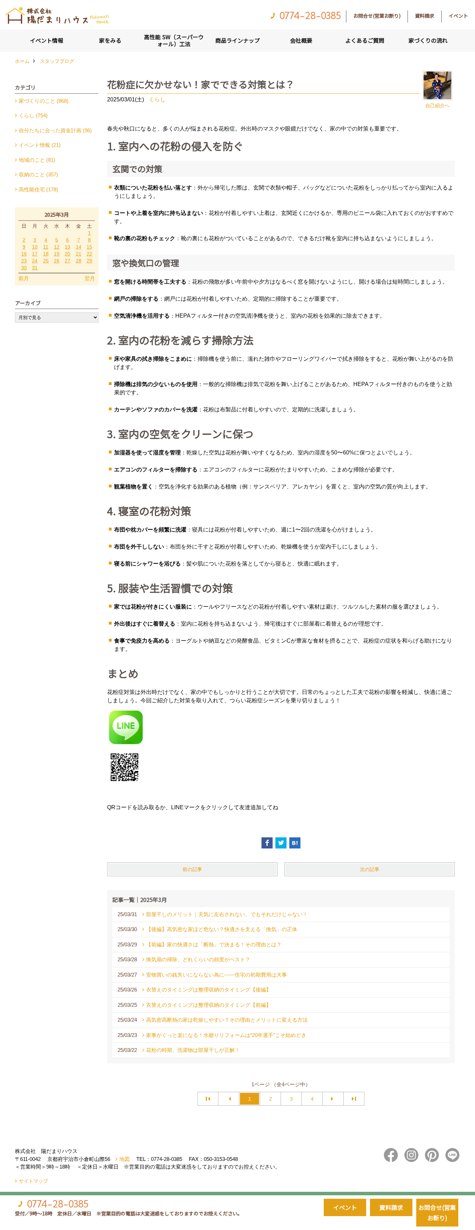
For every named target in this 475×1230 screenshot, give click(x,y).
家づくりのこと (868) (44, 101)
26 (56, 260)
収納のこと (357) (38, 174)
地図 (124, 1159)
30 (24, 267)
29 (89, 260)
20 (67, 254)
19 (56, 254)
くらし (157, 99)
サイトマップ (33, 1181)
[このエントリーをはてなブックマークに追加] (294, 842)
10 (35, 247)
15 (89, 247)
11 (45, 247)
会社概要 (301, 40)
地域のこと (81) (37, 160)
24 (35, 260)
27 (67, 260)
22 (89, 254)
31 (35, 267)
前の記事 (192, 869)
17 (35, 254)
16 (24, 254)
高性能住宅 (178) (38, 189)
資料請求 (424, 15)
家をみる (110, 40)
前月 (23, 278)
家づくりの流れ (428, 40)
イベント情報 (46, 40)
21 (78, 254)
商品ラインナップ (237, 40)
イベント (458, 15)
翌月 (89, 278)
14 (78, 247)
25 (46, 260)
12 (56, 247)
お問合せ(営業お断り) (377, 15)
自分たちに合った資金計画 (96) (55, 130)
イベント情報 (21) (40, 145)
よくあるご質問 (364, 40)
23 (24, 260)
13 (67, 247)
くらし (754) (33, 115)
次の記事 (369, 869)
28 (78, 260)
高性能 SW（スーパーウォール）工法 (174, 40)
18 (46, 254)
